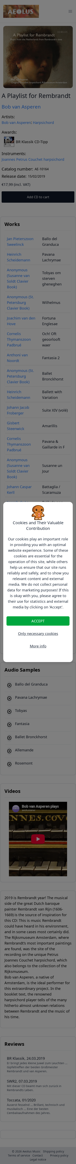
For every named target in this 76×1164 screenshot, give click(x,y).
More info (38, 646)
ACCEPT (38, 621)
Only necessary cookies (38, 633)
